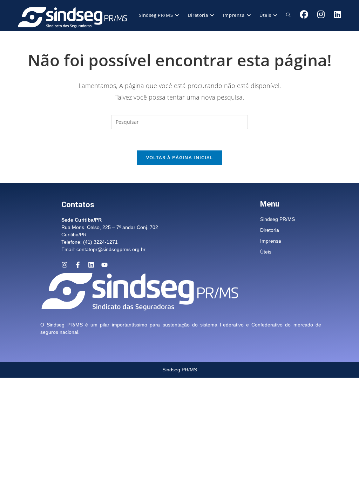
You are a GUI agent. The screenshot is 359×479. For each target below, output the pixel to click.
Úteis (265, 252)
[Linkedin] (91, 265)
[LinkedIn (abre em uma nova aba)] (337, 14)
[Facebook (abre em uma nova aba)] (304, 14)
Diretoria (269, 230)
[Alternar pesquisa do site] (288, 15)
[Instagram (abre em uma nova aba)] (320, 14)
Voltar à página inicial (179, 157)
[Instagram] (64, 265)
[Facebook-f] (78, 265)
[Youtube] (104, 265)
